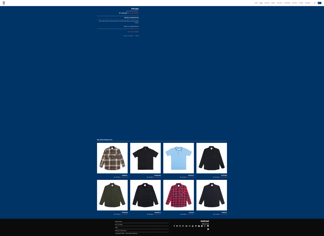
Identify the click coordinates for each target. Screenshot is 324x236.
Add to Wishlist (128, 35)
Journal (267, 3)
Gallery (279, 3)
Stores (301, 3)
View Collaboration (131, 26)
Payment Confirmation (120, 230)
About (273, 3)
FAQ (116, 227)
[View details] (112, 158)
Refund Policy (118, 221)
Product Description (131, 17)
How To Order (119, 224)
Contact (294, 3)
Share (137, 35)
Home (256, 3)
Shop (261, 3)
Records (307, 3)
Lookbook (287, 3)
